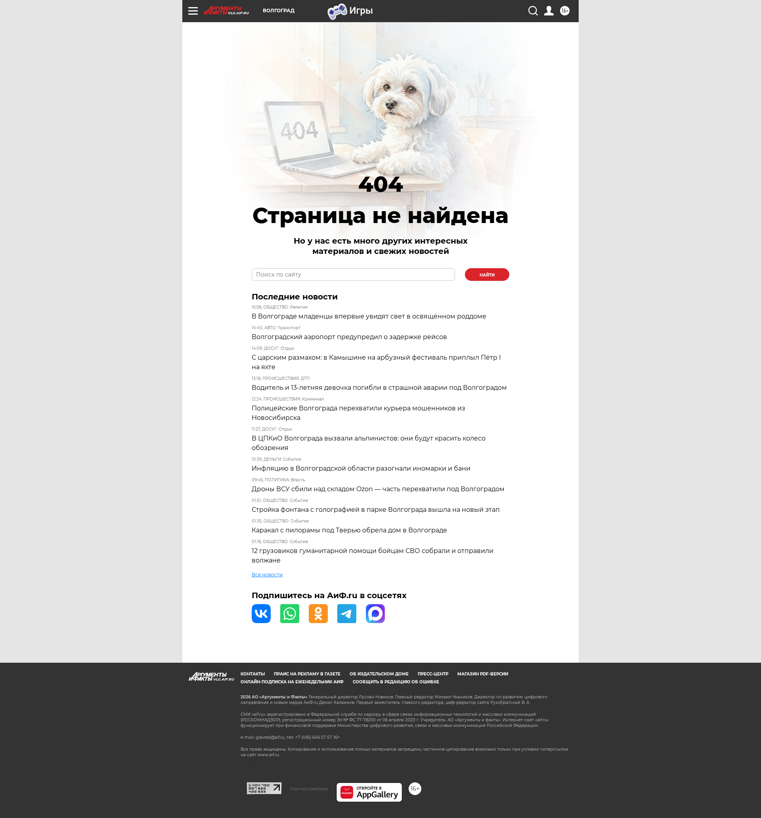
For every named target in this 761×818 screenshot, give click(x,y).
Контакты (253, 674)
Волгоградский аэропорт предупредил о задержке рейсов (349, 337)
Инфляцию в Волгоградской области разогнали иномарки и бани (361, 468)
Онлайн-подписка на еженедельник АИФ (292, 682)
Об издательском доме (379, 674)
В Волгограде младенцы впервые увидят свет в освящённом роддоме (369, 316)
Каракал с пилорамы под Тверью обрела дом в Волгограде (349, 530)
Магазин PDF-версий (482, 674)
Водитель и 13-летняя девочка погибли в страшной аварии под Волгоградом (379, 387)
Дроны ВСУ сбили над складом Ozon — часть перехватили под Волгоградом (378, 489)
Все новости (267, 575)
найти (487, 275)
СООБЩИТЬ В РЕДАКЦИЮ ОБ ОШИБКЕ (396, 682)
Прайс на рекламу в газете (307, 674)
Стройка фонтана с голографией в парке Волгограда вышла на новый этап (376, 509)
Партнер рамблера (309, 788)
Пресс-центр (433, 674)
